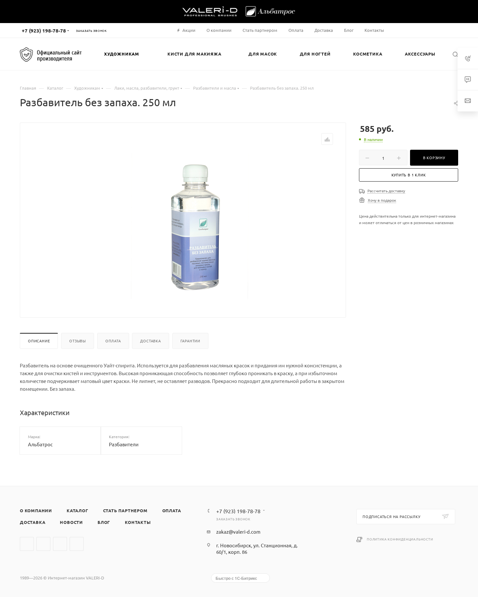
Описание (39, 340)
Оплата (113, 340)
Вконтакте (27, 544)
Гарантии (190, 340)
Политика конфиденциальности (400, 539)
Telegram (43, 544)
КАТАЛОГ (77, 510)
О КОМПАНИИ (36, 510)
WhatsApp (60, 544)
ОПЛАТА (171, 510)
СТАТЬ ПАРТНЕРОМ (125, 510)
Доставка (150, 340)
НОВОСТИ (71, 522)
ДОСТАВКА (32, 522)
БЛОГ (104, 522)
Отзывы (77, 340)
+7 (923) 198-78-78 (44, 30)
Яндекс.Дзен (77, 544)
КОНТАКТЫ (138, 522)
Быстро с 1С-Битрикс (236, 578)
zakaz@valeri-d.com (238, 531)
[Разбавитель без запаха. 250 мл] (194, 226)
